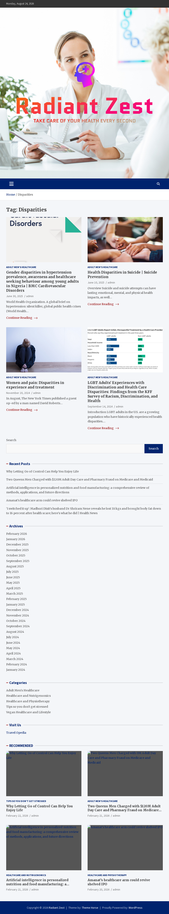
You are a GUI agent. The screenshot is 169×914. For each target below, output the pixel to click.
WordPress (135, 907)
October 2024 (16, 621)
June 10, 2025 (96, 282)
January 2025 (15, 604)
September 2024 (18, 626)
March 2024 (14, 659)
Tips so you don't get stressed (27, 707)
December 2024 (17, 610)
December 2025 (17, 544)
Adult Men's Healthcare (21, 267)
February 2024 (16, 664)
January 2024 (15, 670)
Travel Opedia (16, 733)
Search (11, 440)
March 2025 (14, 593)
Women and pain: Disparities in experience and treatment (35, 385)
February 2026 (16, 534)
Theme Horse (90, 907)
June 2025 (13, 577)
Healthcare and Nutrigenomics (28, 696)
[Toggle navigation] (11, 183)
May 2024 (13, 648)
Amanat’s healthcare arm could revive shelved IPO (42, 500)
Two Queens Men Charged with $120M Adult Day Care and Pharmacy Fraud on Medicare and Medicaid (79, 479)
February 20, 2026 (98, 889)
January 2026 (15, 539)
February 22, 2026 (17, 815)
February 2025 (16, 599)
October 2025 (15, 555)
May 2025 (13, 583)
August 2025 (15, 566)
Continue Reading (19, 318)
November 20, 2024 (18, 393)
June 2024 (13, 643)
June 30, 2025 (14, 296)
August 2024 (15, 632)
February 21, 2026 (98, 815)
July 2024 (12, 637)
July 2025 (12, 572)
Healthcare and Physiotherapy (28, 701)
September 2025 (17, 561)
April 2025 (13, 588)
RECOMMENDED (21, 745)
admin (30, 296)
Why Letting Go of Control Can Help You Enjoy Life (42, 471)
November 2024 (17, 615)
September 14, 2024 (100, 406)
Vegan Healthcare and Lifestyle (28, 712)
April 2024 (13, 653)
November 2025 (17, 550)
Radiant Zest (57, 907)
